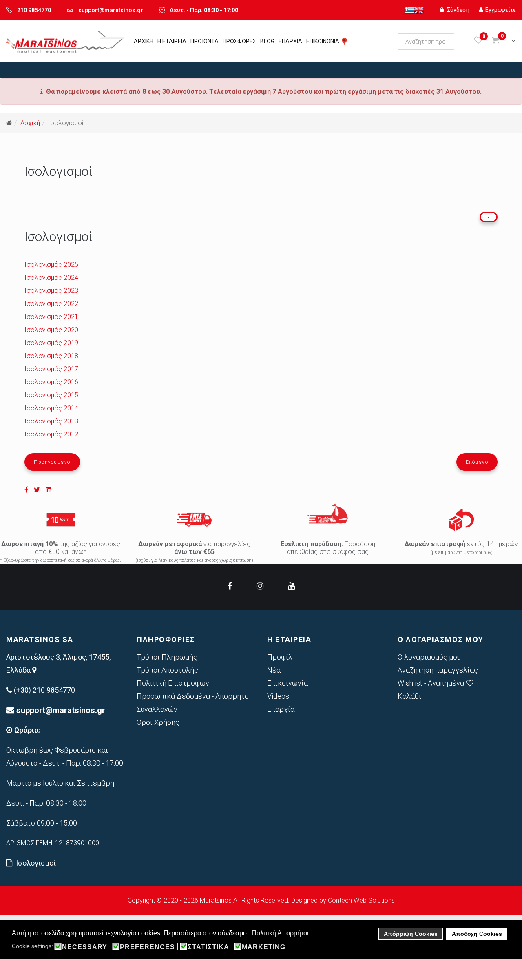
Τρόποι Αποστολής (167, 670)
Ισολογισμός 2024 (51, 277)
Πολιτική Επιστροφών (173, 683)
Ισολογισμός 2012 (51, 434)
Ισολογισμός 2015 (51, 395)
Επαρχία (280, 709)
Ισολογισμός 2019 (51, 343)
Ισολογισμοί (36, 863)
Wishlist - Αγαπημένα (431, 683)
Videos (278, 696)
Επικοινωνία (287, 683)
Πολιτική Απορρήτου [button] (281, 933)
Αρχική (30, 123)
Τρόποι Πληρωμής (167, 657)
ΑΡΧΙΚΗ (143, 41)
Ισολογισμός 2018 (51, 356)
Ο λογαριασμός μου (429, 657)
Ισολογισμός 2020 (51, 330)
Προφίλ (279, 657)
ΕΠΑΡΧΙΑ (290, 41)
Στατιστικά (208, 947)
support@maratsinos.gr (110, 10)
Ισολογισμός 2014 (51, 408)
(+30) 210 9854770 (44, 690)
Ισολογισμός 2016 (51, 382)
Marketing (263, 947)
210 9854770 (34, 10)
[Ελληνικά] (409, 10)
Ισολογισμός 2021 (51, 317)
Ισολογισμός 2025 (51, 264)
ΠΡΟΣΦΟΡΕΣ (239, 41)
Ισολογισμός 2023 (51, 291)
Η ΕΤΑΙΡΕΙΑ (171, 41)
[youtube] (291, 586)
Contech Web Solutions (361, 900)
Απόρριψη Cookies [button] (411, 933)
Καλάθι (409, 696)
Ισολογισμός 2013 (51, 421)
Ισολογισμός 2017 (51, 369)
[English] (419, 10)
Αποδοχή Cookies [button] (477, 933)
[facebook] (230, 586)
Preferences (147, 947)
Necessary (84, 947)
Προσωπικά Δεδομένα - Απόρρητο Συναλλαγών (193, 702)
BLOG (267, 41)
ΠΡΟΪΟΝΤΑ (204, 41)
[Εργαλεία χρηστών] (489, 217)
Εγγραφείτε (500, 10)
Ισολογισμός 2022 (51, 304)
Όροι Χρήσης (158, 722)
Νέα (274, 670)
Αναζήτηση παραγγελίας (438, 670)
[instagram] (260, 586)
